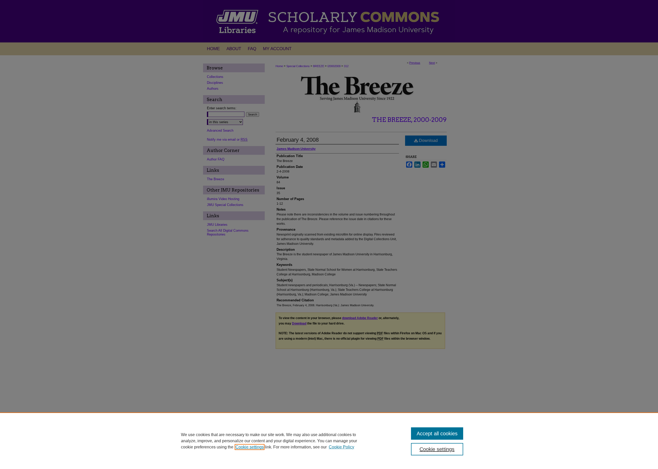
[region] (329, 440)
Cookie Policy (341, 447)
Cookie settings (249, 447)
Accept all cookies (437, 433)
